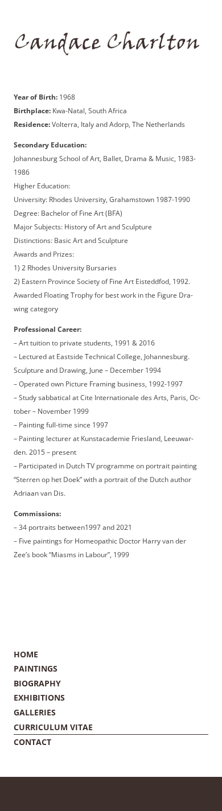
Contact (32, 741)
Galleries (35, 712)
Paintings (35, 668)
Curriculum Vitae (53, 727)
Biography (37, 683)
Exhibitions (39, 697)
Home (26, 654)
